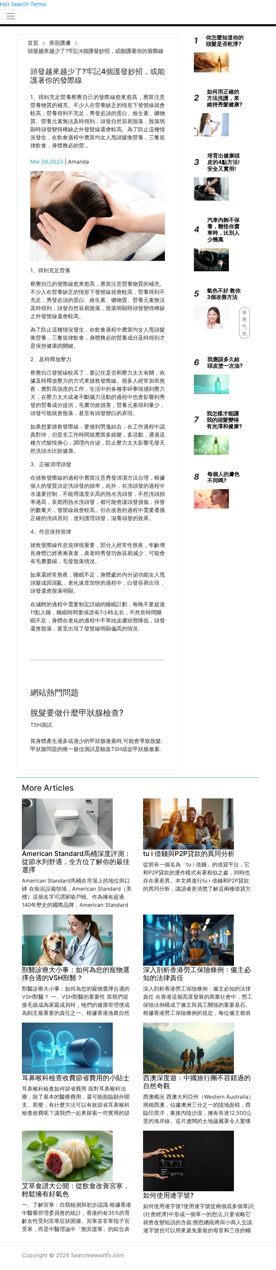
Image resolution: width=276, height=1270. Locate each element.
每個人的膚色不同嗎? (223, 477)
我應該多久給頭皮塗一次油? (225, 362)
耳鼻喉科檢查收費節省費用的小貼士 (76, 1078)
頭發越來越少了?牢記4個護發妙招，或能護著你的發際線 (96, 50)
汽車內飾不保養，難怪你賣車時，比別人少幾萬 (223, 229)
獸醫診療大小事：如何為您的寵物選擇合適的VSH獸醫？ (76, 974)
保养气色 (244, 322)
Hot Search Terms (23, 4)
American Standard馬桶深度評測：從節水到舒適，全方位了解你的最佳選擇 (76, 862)
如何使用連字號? (168, 1195)
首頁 (33, 42)
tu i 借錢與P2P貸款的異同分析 (189, 854)
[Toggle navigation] (10, 16)
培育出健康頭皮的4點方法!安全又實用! (223, 162)
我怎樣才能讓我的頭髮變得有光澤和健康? (224, 420)
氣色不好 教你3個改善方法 (224, 293)
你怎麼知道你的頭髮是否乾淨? (225, 40)
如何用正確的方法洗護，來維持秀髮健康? (224, 98)
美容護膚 (60, 42)
